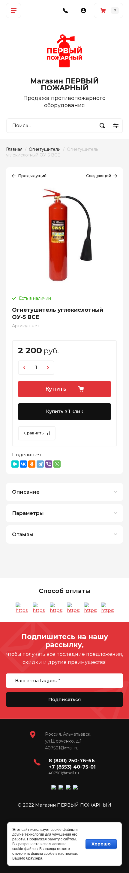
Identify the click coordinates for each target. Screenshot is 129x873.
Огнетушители (45, 149)
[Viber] (48, 464)
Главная (14, 149)
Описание (26, 492)
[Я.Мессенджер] (15, 464)
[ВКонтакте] (23, 464)
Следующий (98, 175)
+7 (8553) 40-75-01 (72, 767)
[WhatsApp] (57, 464)
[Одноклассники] (31, 464)
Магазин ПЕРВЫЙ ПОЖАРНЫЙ (64, 84)
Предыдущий (32, 175)
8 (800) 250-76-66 (72, 761)
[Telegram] (40, 464)
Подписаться (64, 699)
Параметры (28, 513)
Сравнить (34, 433)
